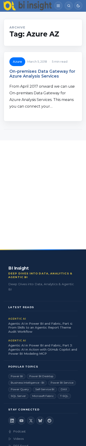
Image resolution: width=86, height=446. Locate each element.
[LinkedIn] (12, 420)
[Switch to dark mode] (78, 6)
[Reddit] (49, 420)
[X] (31, 420)
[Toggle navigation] (58, 6)
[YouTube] (21, 420)
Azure (17, 61)
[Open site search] (69, 6)
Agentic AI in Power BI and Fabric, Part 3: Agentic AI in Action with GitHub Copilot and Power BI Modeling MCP (42, 349)
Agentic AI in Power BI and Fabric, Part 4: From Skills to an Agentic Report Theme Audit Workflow (40, 328)
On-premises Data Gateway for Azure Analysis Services (42, 73)
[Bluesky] (40, 420)
